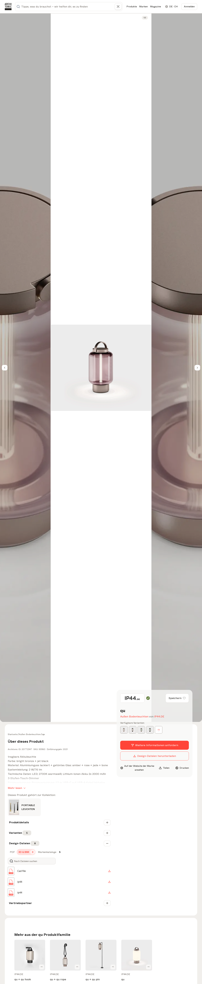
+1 (41, 966)
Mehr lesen (15, 788)
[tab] (12, 852)
